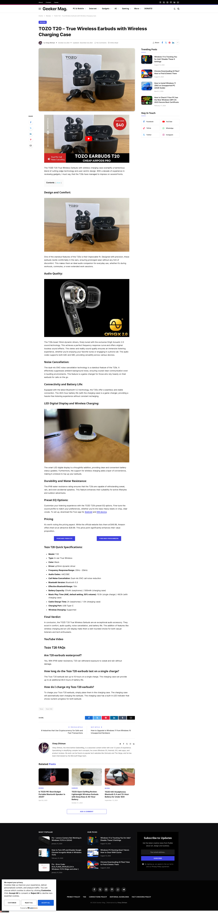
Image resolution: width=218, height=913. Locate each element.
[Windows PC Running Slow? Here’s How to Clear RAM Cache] (92, 853)
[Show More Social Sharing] (177, 43)
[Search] (178, 8)
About (41, 2)
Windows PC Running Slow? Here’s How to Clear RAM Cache (114, 851)
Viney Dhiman (50, 43)
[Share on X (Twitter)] (166, 43)
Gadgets (105, 8)
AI (116, 8)
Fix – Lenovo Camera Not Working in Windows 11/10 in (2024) (66, 839)
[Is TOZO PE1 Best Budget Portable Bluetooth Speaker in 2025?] (54, 776)
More (136, 8)
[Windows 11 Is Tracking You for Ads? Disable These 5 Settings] (146, 59)
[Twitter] (30, 128)
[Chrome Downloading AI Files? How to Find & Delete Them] (146, 74)
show (58, 183)
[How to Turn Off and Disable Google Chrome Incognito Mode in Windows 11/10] (44, 853)
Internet (93, 8)
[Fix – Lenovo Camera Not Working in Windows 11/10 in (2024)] (44, 840)
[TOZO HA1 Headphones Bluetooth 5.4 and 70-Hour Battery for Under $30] (120, 776)
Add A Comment (86, 812)
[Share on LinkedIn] (173, 43)
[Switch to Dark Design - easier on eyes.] (174, 9)
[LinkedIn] (30, 134)
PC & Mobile (78, 8)
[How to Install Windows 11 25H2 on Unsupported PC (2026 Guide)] (146, 86)
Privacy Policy (156, 866)
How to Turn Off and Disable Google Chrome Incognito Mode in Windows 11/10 (66, 852)
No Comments (102, 43)
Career (56, 2)
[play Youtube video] (88, 139)
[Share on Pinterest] (169, 43)
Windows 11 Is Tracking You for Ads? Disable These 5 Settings (165, 59)
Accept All (46, 903)
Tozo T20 (49, 709)
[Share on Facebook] (162, 43)
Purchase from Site (64, 538)
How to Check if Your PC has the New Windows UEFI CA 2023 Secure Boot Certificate (166, 99)
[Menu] (40, 8)
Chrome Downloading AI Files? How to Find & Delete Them (166, 72)
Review (43, 22)
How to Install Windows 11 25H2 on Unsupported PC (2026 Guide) (165, 85)
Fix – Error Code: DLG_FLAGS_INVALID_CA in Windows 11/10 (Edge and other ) (65, 866)
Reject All (29, 903)
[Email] (30, 145)
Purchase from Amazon (108, 538)
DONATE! (148, 8)
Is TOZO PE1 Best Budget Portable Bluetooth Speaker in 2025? (52, 794)
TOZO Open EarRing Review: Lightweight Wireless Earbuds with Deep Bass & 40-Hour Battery (85, 795)
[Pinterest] (30, 139)
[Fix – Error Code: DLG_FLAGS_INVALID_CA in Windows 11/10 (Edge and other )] (44, 867)
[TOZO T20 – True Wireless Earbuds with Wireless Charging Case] (87, 79)
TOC (84, 897)
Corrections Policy (98, 897)
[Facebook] (30, 122)
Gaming (125, 8)
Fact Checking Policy (141, 897)
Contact (48, 2)
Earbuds (75, 788)
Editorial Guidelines (119, 897)
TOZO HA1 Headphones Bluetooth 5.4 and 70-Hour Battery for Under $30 (117, 794)
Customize (12, 903)
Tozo (41, 709)
